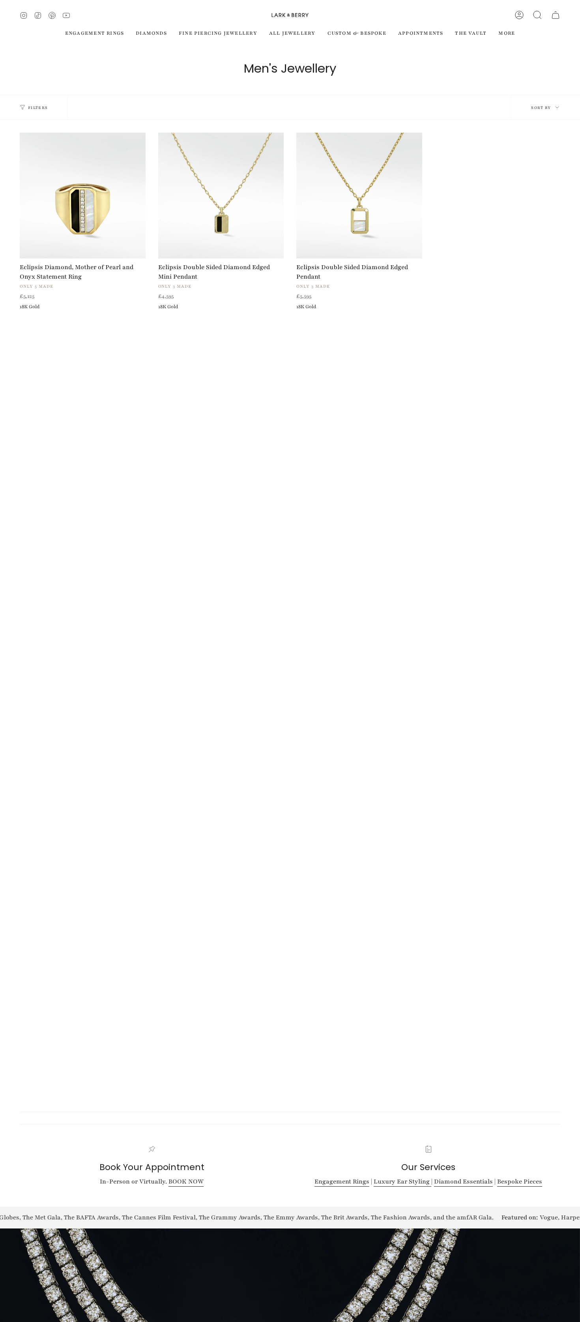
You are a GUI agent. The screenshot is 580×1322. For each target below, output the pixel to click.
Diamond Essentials (463, 1181)
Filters (38, 107)
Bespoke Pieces (519, 1181)
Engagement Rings (341, 1181)
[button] (537, 15)
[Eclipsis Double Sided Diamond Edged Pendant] (359, 195)
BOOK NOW (186, 1181)
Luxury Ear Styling (402, 1181)
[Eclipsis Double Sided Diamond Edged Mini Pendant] (221, 195)
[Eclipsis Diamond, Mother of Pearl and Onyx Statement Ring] (83, 195)
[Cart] (555, 15)
